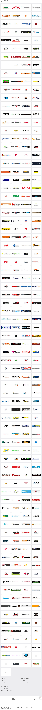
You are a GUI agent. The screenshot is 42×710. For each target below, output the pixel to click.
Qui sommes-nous (4, 688)
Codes (2, 680)
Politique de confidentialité (6, 690)
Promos (3, 678)
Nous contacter (4, 692)
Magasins (3, 682)
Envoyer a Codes (24, 682)
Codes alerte (23, 680)
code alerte (30, 698)
